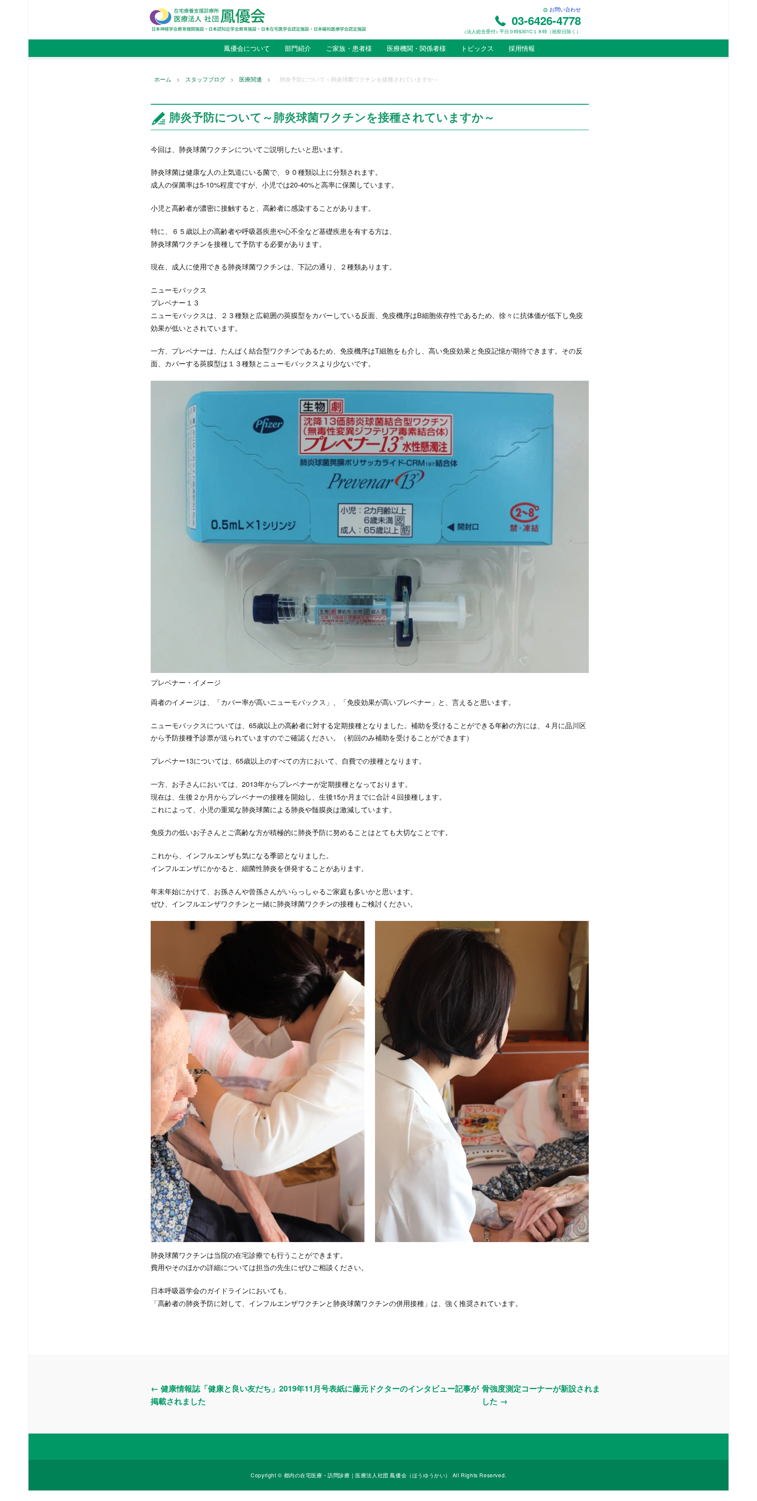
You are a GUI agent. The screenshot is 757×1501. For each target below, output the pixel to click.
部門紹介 (297, 48)
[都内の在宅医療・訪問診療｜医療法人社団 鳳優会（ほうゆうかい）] (258, 19)
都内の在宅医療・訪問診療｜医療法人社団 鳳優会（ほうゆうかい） (368, 1475)
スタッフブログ (205, 79)
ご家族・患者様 (348, 48)
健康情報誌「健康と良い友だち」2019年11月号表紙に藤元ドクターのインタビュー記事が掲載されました (315, 1395)
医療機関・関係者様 (415, 48)
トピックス (476, 48)
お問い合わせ (564, 9)
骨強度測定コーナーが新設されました (541, 1395)
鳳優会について (246, 48)
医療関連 (250, 79)
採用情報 (521, 48)
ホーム (162, 79)
